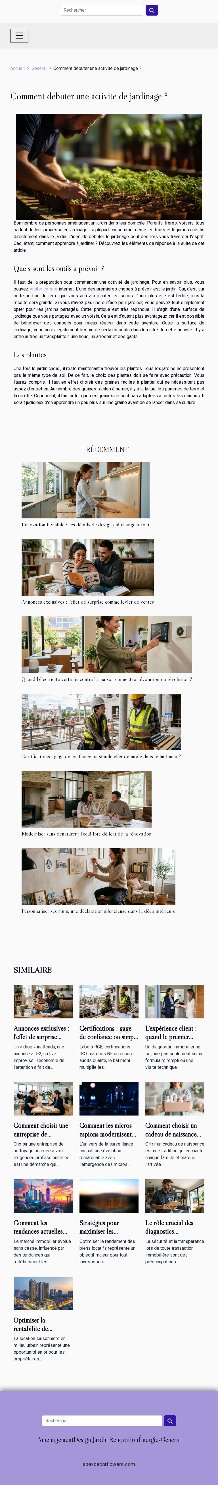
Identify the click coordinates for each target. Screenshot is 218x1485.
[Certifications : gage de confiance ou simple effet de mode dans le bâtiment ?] (101, 722)
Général (39, 68)
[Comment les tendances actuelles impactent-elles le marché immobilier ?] (43, 1195)
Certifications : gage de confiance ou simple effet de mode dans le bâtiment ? (101, 756)
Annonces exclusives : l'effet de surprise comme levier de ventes (88, 601)
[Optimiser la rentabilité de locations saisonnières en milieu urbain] (43, 1293)
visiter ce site (43, 289)
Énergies (149, 1439)
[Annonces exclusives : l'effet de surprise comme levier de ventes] (88, 567)
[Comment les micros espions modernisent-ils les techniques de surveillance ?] (109, 1098)
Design (82, 1439)
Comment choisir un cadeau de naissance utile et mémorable (171, 1134)
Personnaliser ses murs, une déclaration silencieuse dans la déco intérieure (98, 910)
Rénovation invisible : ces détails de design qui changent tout (86, 524)
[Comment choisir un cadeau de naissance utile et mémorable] (174, 1098)
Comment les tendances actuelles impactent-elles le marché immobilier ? (40, 1236)
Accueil (17, 68)
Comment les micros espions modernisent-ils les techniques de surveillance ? (106, 1138)
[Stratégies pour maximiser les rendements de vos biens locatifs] (109, 1195)
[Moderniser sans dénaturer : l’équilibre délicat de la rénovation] (87, 799)
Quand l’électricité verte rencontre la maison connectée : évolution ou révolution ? (107, 679)
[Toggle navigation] (19, 35)
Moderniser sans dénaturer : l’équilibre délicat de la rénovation (87, 833)
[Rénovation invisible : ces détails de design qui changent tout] (86, 490)
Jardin (100, 1439)
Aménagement (55, 1439)
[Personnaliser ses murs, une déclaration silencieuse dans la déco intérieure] (98, 876)
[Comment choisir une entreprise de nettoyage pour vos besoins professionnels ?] (43, 1098)
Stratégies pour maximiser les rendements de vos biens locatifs (103, 1236)
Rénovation (123, 1439)
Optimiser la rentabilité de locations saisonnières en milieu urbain (41, 1333)
